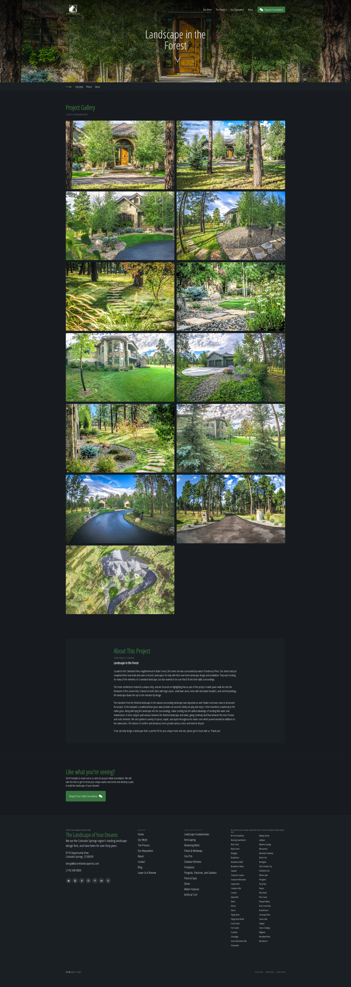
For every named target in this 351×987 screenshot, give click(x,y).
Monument (263, 848)
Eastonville (234, 897)
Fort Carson (235, 927)
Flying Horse (235, 914)
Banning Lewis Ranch (238, 840)
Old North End (264, 870)
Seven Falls (263, 919)
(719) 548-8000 (73, 870)
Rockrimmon (263, 910)
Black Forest (235, 848)
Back (70, 86)
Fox (75, 972)
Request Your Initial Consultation (83, 796)
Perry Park (262, 883)
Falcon (233, 910)
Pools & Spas (190, 878)
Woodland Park (264, 936)
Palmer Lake (263, 875)
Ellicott (233, 905)
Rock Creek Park (265, 905)
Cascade (234, 870)
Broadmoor (235, 857)
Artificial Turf (190, 894)
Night (72, 972)
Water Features (191, 889)
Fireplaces (189, 867)
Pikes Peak (263, 892)
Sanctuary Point (264, 914)
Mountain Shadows (266, 853)
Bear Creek (235, 844)
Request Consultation (273, 10)
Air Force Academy (237, 835)
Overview (79, 86)
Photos (89, 86)
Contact (141, 862)
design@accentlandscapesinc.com (82, 863)
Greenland (235, 945)
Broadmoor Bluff (237, 861)
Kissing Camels (264, 835)
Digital (79, 972)
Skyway (261, 923)
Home (141, 834)
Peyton (261, 888)
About (250, 10)
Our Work (207, 10)
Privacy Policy (270, 972)
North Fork (263, 857)
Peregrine (262, 879)
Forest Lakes (235, 923)
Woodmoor (263, 941)
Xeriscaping (190, 840)
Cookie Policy (280, 972)
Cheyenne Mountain (238, 879)
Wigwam (262, 932)
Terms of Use (259, 972)
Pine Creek (263, 897)
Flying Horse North (237, 919)
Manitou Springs (265, 844)
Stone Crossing (264, 927)
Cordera (234, 892)
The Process (221, 10)
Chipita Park (235, 883)
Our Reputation (237, 10)
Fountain (234, 932)
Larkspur (262, 840)
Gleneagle (234, 936)
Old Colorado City (265, 866)
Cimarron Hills (236, 888)
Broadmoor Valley (237, 866)
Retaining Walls (192, 845)
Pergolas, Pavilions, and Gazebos (200, 872)
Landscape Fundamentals (196, 834)
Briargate (234, 853)
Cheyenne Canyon (237, 875)
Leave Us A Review (147, 872)
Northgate (262, 861)
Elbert (233, 901)
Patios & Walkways (193, 851)
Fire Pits (188, 856)
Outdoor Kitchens (192, 862)
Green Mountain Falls (239, 941)
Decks (187, 883)
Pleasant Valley (264, 901)
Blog (140, 867)
